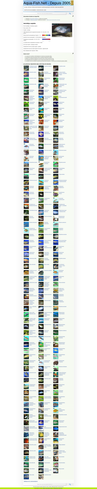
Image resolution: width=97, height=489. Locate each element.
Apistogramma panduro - (32, 122)
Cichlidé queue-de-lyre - (47, 344)
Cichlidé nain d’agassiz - (32, 98)
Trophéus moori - (33, 457)
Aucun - (33, 307)
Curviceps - (33, 295)
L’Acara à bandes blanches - (63, 73)
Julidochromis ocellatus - (32, 302)
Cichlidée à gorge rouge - (47, 446)
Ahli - (48, 427)
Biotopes (52, 7)
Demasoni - (32, 403)
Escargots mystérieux (34, 18)
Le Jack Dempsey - (47, 187)
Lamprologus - (32, 343)
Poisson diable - (33, 427)
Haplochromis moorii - (62, 211)
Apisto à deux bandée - (48, 97)
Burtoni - (48, 247)
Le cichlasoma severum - (62, 265)
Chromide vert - (33, 229)
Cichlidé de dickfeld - (33, 277)
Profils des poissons (36, 7)
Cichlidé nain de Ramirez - (33, 332)
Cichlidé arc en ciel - (33, 271)
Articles (30, 7)
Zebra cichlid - (32, 313)
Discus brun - (46, 434)
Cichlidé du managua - (48, 373)
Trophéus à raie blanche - (62, 452)
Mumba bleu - (32, 289)
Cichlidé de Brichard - (48, 169)
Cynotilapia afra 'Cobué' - (62, 205)
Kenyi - (62, 409)
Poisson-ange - (33, 421)
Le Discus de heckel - (33, 439)
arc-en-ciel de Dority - (63, 241)
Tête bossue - (32, 434)
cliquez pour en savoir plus (58, 488)
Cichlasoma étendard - (63, 181)
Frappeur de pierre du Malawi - (48, 314)
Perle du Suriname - (47, 241)
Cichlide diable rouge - (63, 85)
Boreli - (63, 97)
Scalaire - (47, 415)
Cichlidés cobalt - (33, 319)
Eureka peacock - (62, 145)
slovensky (72, 4)
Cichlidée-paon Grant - (48, 157)
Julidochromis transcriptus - (46, 284)
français (72, 3)
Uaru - (47, 457)
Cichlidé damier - (47, 277)
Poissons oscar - (33, 139)
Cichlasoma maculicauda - (47, 470)
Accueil (25, 7)
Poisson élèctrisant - (62, 373)
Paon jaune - (48, 139)
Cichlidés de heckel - (33, 67)
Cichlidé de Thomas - (63, 91)
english (72, 2)
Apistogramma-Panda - (48, 115)
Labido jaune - (61, 289)
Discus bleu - (62, 434)
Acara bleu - (47, 73)
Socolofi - (32, 415)
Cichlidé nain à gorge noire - (33, 127)
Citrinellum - (46, 85)
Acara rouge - (46, 253)
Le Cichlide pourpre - (48, 385)
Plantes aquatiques (46, 7)
